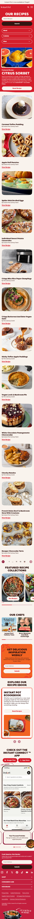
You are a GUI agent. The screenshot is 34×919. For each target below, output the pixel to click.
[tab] (14, 847)
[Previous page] (3, 561)
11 (16, 562)
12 (20, 562)
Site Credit (4, 904)
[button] (28, 7)
